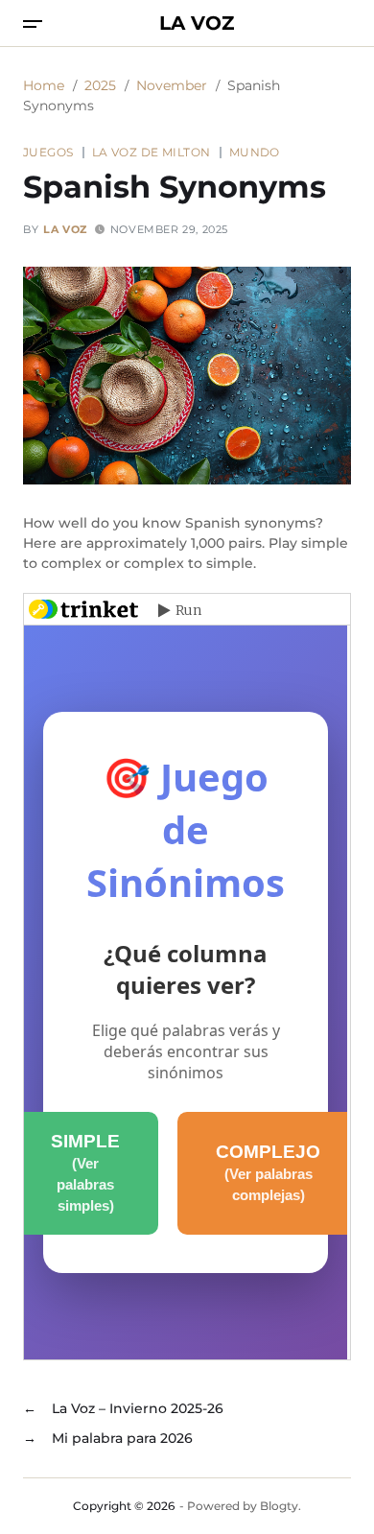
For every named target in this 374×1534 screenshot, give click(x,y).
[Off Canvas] (32, 24)
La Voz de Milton (151, 151)
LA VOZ (196, 23)
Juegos (48, 151)
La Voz (65, 229)
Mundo (254, 151)
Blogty (279, 1506)
